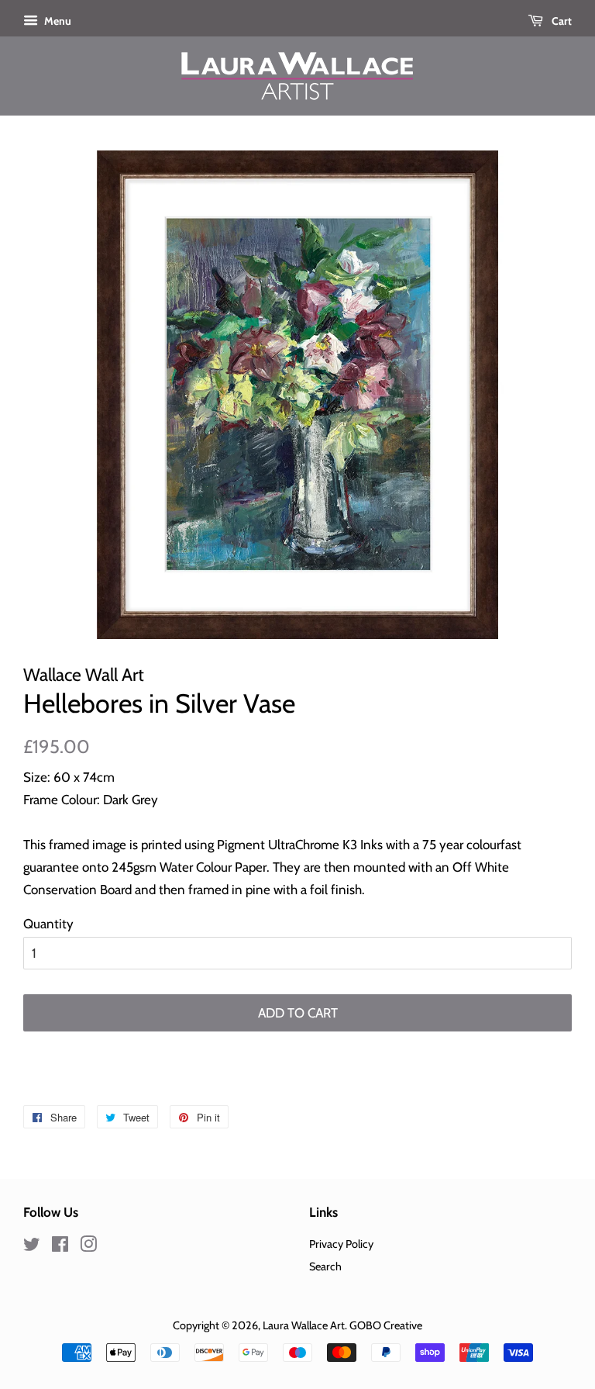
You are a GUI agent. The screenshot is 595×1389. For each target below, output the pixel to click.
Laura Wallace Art (304, 1325)
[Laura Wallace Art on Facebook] (60, 1247)
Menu (56, 21)
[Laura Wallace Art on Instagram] (88, 1247)
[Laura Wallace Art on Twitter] (31, 1247)
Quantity (48, 923)
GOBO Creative (385, 1325)
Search (325, 1266)
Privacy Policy (341, 1244)
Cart (560, 21)
